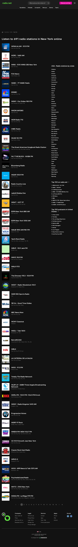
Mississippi (54, 118)
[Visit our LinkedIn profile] (68, 516)
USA (40, 531)
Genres (51, 7)
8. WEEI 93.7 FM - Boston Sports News (60, 200)
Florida (53, 86)
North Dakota (54, 140)
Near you (45, 7)
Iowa (52, 99)
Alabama (53, 69)
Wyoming (53, 176)
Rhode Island (54, 152)
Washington (54, 170)
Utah (52, 163)
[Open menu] (75, 3)
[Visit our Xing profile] (71, 516)
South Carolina (55, 155)
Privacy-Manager (32, 524)
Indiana (53, 97)
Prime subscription (45, 522)
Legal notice (31, 520)
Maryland (53, 110)
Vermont (53, 165)
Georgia (53, 88)
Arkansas (53, 75)
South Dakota (54, 157)
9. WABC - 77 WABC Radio (57, 202)
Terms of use (31, 515)
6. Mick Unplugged (55, 225)
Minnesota (53, 116)
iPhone (55, 515)
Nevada (53, 127)
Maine (52, 107)
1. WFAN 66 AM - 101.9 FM (57, 185)
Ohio (52, 142)
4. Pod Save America (56, 221)
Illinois (53, 95)
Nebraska (53, 125)
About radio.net (18, 515)
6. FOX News (54, 196)
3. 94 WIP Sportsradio (56, 189)
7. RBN (53, 198)
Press (16, 518)
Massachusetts (55, 112)
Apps (42, 518)
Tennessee (54, 159)
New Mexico (54, 133)
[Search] (48, 3)
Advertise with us (19, 520)
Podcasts (30, 7)
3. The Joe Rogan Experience (58, 219)
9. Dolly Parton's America (57, 231)
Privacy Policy (31, 518)
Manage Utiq (31, 522)
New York (53, 135)
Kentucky (53, 103)
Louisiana (53, 105)
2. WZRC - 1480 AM (56, 187)
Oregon (53, 146)
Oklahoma (53, 144)
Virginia (53, 167)
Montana (53, 122)
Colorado (53, 80)
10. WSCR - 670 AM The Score (58, 204)
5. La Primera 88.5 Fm (56, 194)
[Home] (2, 32)
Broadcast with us (19, 522)
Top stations (22, 7)
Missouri (53, 120)
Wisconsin (53, 174)
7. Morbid (53, 227)
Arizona (53, 73)
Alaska (53, 71)
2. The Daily (54, 216)
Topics (56, 7)
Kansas (53, 101)
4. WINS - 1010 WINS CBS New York (59, 191)
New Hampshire (55, 129)
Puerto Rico (54, 150)
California (53, 77)
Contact (42, 515)
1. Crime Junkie (55, 214)
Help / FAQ (43, 520)
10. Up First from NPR (56, 234)
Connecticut (54, 82)
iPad (55, 518)
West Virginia (54, 172)
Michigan (53, 114)
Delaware (53, 84)
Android (56, 520)
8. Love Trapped (55, 229)
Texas (52, 161)
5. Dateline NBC (55, 223)
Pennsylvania (54, 148)
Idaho (52, 92)
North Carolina (55, 137)
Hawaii (53, 90)
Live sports (37, 7)
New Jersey (54, 131)
